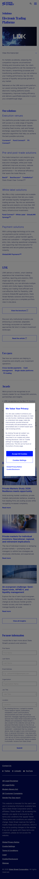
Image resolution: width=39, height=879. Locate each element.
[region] (19, 439)
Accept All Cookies (19, 454)
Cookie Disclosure (13, 469)
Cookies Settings (19, 460)
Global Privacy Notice (14, 467)
